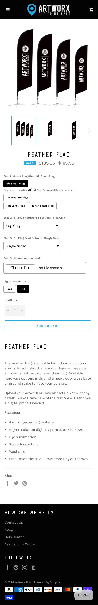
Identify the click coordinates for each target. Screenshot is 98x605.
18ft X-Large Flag (43, 205)
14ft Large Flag (15, 205)
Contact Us (14, 522)
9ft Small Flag (15, 183)
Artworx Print (24, 582)
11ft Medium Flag (17, 197)
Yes (10, 288)
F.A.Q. (9, 529)
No (23, 288)
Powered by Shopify (47, 582)
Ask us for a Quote (20, 544)
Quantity (11, 299)
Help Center (14, 537)
